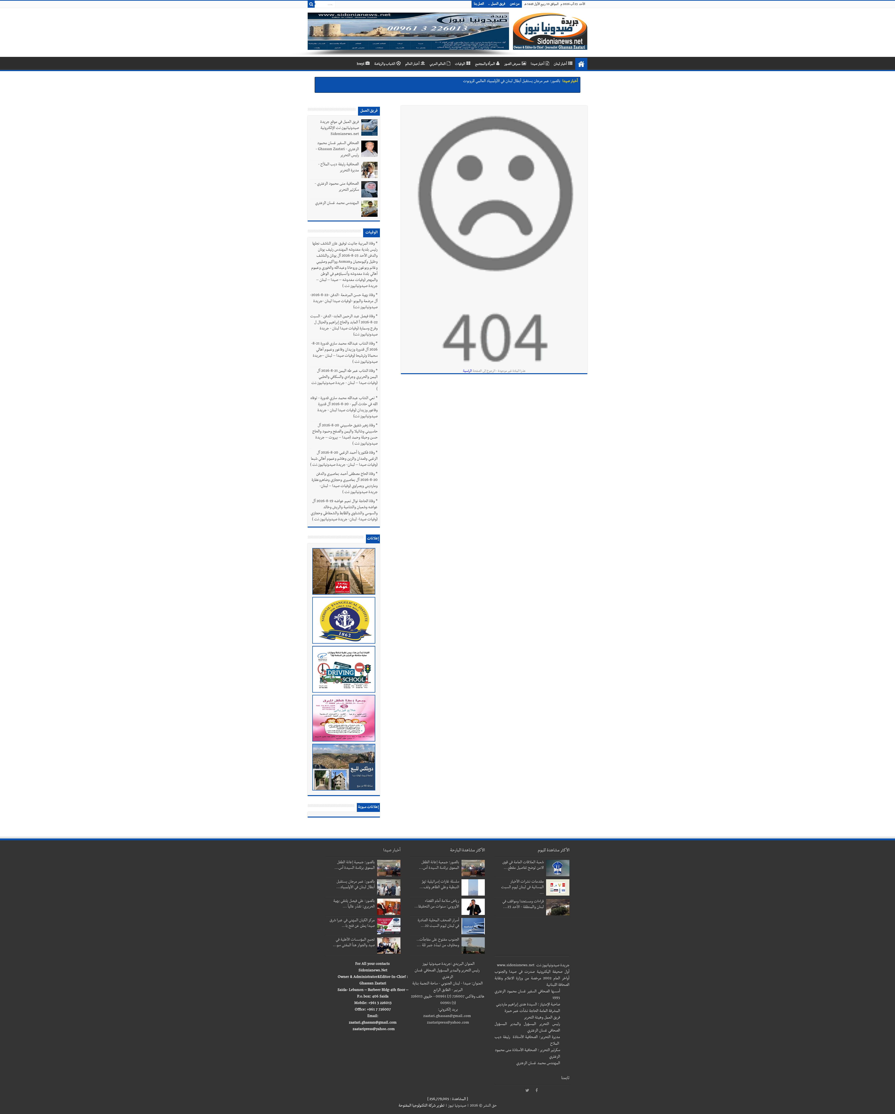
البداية (581, 64)
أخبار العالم (412, 64)
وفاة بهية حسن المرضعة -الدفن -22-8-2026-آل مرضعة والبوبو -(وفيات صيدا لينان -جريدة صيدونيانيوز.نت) (344, 301)
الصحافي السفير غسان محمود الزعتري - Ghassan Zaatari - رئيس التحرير (337, 149)
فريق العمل (498, 4)
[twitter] (527, 1091)
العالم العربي (438, 64)
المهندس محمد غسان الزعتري (337, 203)
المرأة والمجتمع (485, 64)
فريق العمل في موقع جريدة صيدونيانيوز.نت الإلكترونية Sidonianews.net (339, 128)
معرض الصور (512, 64)
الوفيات (460, 64)
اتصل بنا (479, 4)
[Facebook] (536, 1091)
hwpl (360, 64)
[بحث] (311, 4)
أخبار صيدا (537, 64)
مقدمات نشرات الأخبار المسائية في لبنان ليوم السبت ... (522, 888)
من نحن (515, 4)
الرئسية (467, 371)
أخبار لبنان (560, 64)
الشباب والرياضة (384, 64)
